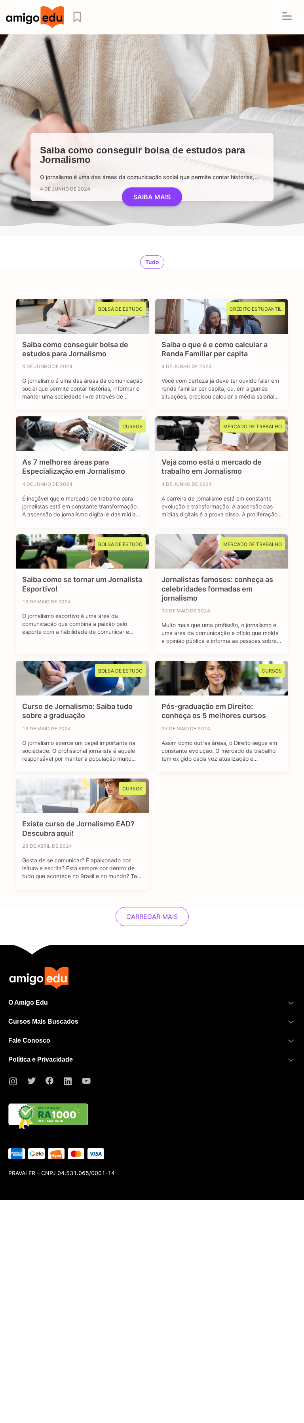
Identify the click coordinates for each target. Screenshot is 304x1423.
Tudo (152, 262)
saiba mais (152, 197)
